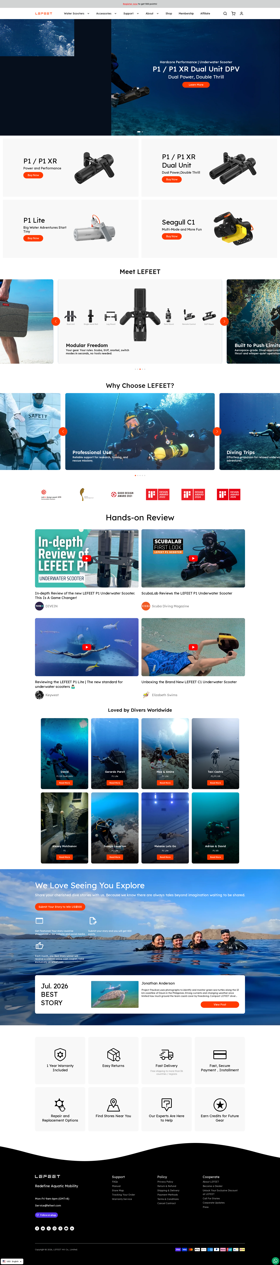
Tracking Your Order (123, 1194)
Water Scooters (74, 13)
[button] (55, 321)
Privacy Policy (165, 1181)
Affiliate (205, 13)
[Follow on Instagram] (54, 1228)
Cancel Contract (166, 1203)
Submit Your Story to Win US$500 (60, 906)
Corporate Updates (214, 1202)
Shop (169, 13)
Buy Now (33, 175)
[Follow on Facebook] (37, 1228)
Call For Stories (211, 1198)
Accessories (103, 13)
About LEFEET (211, 1181)
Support (128, 13)
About (149, 13)
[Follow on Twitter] (49, 1228)
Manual (116, 1186)
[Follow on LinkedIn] (72, 1228)
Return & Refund (166, 1186)
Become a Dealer (213, 1186)
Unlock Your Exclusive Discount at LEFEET (220, 1192)
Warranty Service (122, 1199)
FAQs (115, 1181)
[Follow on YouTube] (66, 1228)
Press (206, 1207)
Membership (186, 13)
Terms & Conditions (168, 1199)
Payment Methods (167, 1194)
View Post (220, 1004)
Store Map (118, 1190)
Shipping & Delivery (168, 1190)
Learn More (196, 84)
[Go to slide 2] (142, 131)
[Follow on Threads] (60, 1228)
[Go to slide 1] (138, 131)
